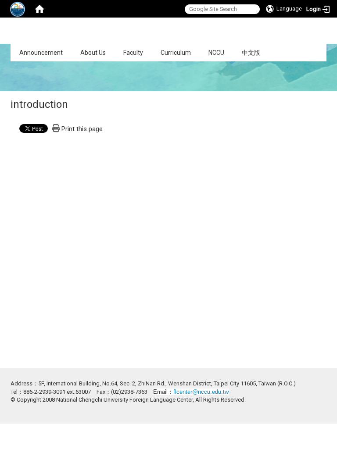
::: (6, 48)
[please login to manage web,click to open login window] (18, 9)
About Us (93, 52)
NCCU (216, 52)
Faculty (133, 52)
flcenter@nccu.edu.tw (201, 391)
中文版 (251, 52)
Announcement (41, 52)
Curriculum (176, 52)
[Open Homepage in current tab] (39, 9)
